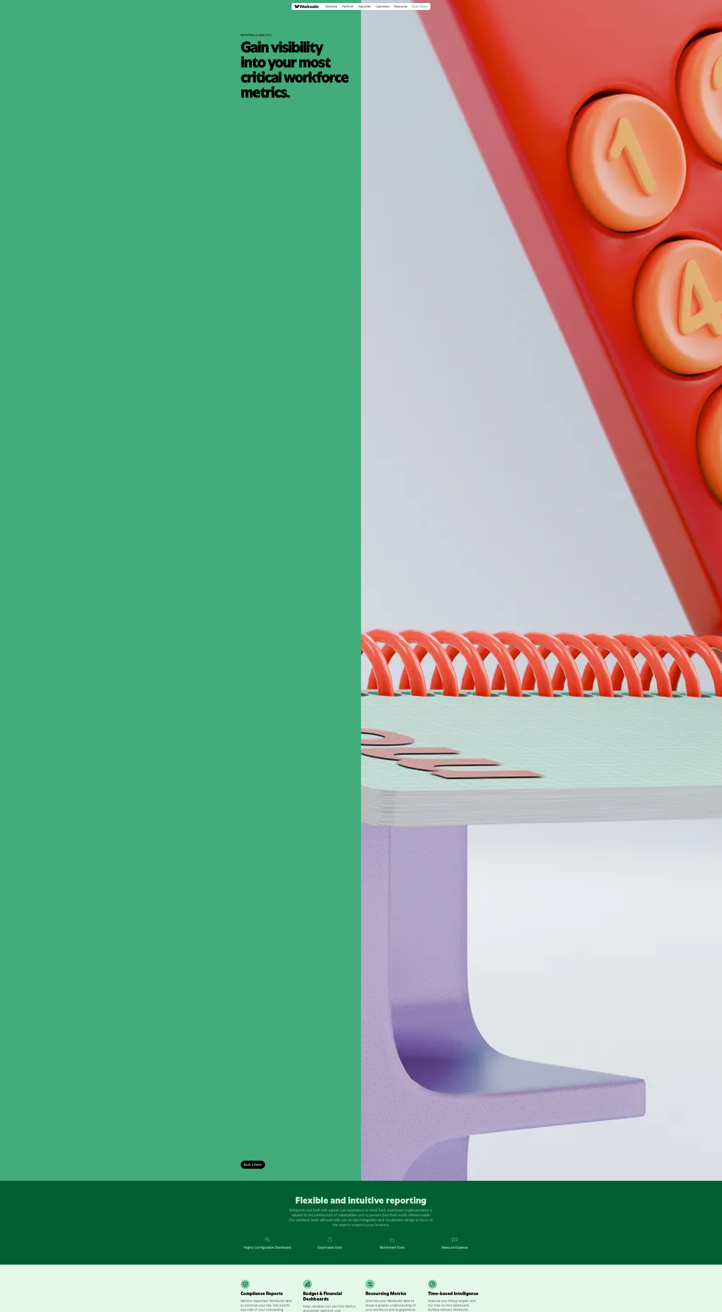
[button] (331, 6)
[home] (305, 6)
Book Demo (419, 6)
